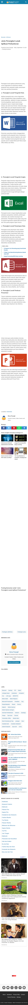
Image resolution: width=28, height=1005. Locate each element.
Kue (3, 696)
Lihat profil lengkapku (14, 662)
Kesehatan (14, 693)
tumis (20, 726)
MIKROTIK (15, 696)
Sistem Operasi (11, 707)
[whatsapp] (19, 427)
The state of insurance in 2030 (15, 773)
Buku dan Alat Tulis (7, 852)
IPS (15, 690)
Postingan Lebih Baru (7, 632)
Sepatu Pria (5, 812)
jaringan (18, 721)
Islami (19, 690)
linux (23, 721)
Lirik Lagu (8, 696)
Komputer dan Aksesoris (8, 849)
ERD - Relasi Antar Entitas (14, 734)
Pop (22, 701)
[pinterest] (14, 427)
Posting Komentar (6, 49)
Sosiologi (23, 712)
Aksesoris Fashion (7, 804)
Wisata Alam (16, 718)
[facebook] (3, 427)
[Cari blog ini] (26, 2)
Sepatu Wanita (6, 828)
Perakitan (17, 701)
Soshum (17, 712)
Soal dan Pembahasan (7, 712)
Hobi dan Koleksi (6, 841)
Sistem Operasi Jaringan (8, 709)
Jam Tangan (5, 833)
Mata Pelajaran (13, 698)
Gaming (10, 690)
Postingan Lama (22, 632)
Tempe (3, 715)
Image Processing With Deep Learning (13, 256)
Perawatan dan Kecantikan (9, 838)
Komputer (21, 693)
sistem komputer (6, 726)
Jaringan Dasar (6, 693)
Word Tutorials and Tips (7, 721)
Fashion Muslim (6, 817)
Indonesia (9, 411)
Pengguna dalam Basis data (15, 780)
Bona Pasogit (14, 652)
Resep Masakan (6, 704)
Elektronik (4, 807)
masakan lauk (5, 723)
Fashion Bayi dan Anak (8, 846)
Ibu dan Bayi (5, 844)
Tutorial (16, 715)
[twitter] (8, 427)
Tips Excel (9, 715)
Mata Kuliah (5, 698)
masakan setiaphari (16, 723)
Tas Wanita (5, 820)
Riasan (13, 704)
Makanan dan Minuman (8, 825)
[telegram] (24, 427)
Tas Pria (4, 831)
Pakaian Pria (5, 809)
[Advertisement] (14, 20)
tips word (14, 726)
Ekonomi (4, 690)
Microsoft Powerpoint (7, 701)
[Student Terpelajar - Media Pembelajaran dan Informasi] (14, 2)
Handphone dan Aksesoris (9, 815)
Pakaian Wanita (6, 823)
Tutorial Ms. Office (6, 718)
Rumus (19, 704)
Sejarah (4, 707)
